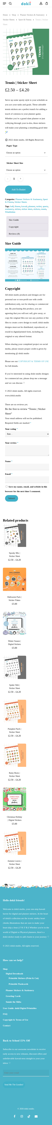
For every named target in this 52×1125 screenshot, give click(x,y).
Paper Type (11, 146)
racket (39, 206)
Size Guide (14, 220)
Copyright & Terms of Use (15, 1020)
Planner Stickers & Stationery (32, 15)
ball (12, 206)
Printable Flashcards (18, 984)
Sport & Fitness (24, 20)
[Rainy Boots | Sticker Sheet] (14, 755)
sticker (17, 209)
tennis (43, 209)
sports (45, 206)
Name (8, 461)
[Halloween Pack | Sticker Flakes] (14, 579)
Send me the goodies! (13, 1085)
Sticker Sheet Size (14, 163)
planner (31, 206)
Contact (6, 1025)
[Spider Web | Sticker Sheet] (14, 667)
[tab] (27, 219)
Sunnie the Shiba (13, 1002)
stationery (9, 209)
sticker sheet (27, 209)
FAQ (5, 1014)
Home (5, 15)
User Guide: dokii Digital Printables (20, 1008)
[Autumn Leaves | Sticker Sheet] (14, 843)
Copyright (13, 227)
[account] (41, 3)
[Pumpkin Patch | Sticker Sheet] (14, 711)
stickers (36, 209)
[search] (10, 3)
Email (8, 474)
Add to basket (18, 189)
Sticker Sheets (8, 20)
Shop (14, 15)
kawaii (24, 206)
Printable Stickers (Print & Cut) (24, 978)
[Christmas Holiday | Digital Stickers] (14, 799)
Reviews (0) (14, 234)
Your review (11, 443)
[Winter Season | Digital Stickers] (14, 623)
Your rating (11, 429)
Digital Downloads (14, 973)
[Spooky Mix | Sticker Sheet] (14, 535)
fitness (17, 206)
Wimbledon (10, 212)
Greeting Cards (13, 996)
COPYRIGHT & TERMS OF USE (33, 361)
